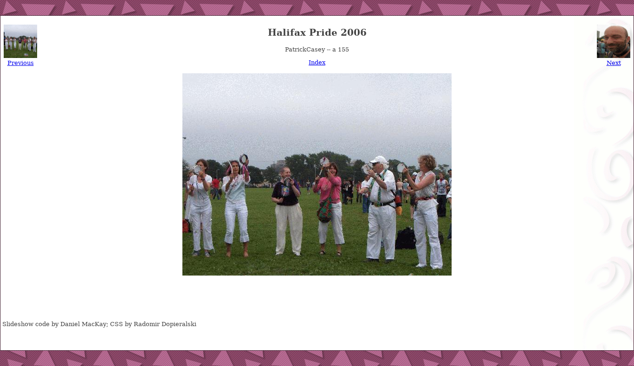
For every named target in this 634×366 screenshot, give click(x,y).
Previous (20, 62)
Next (614, 62)
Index (317, 62)
